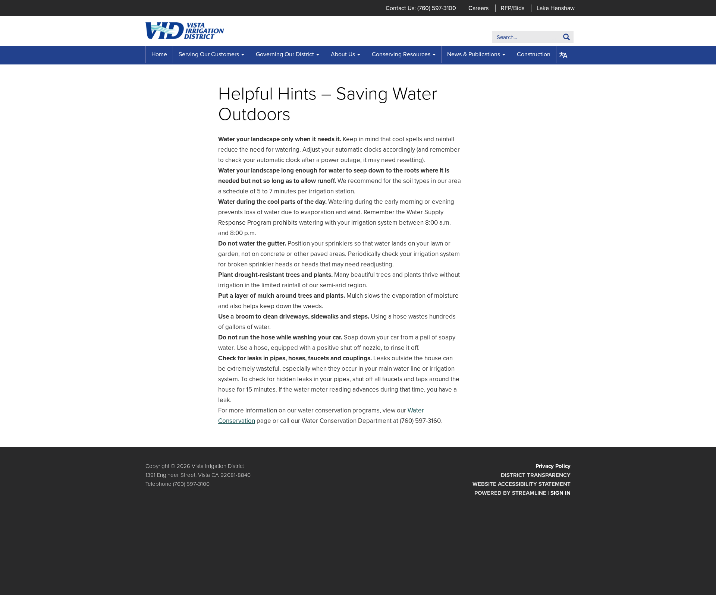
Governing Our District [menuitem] (285, 54)
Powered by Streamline (510, 493)
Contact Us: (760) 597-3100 (421, 8)
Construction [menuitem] (533, 54)
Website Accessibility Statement (521, 484)
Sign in (560, 493)
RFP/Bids (512, 8)
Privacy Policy (553, 466)
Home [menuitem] (159, 54)
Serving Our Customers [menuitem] (209, 54)
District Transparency (536, 475)
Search (555, 38)
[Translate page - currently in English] (563, 55)
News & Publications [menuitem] (473, 54)
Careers (478, 8)
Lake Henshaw (556, 8)
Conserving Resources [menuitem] (401, 54)
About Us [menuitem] (343, 54)
